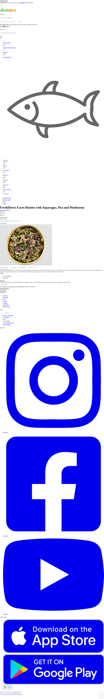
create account (11, 32)
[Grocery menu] (7, 185)
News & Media (6, 324)
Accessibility (6, 317)
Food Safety (6, 304)
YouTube (5, 614)
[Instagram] (53, 430)
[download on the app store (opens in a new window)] (53, 653)
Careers (5, 301)
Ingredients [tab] (22, 267)
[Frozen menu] (7, 180)
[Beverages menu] (8, 170)
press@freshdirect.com (8, 323)
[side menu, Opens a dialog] (1, 7)
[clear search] (20, 21)
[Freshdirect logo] (8, 11)
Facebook (5, 536)
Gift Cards (5, 297)
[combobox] (10, 21)
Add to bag (4, 284)
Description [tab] (4, 267)
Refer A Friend (6, 306)
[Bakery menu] (7, 175)
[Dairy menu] (6, 165)
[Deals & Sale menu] (10, 43)
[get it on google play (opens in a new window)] (53, 684)
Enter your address (6, 17)
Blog (4, 299)
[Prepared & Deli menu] (15, 48)
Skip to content (4, 1)
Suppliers (5, 303)
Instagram (5, 432)
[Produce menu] (7, 52)
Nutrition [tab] (14, 267)
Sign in (3, 32)
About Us (5, 295)
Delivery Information (8, 315)
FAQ (4, 319)
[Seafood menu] (7, 161)
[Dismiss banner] (1, 5)
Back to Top (3, 290)
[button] (52, 223)
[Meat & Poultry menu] (11, 57)
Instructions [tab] (32, 267)
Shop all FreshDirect (5, 210)
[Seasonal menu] (8, 194)
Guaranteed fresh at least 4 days (11, 221)
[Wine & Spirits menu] (10, 189)
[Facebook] (53, 534)
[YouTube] (53, 612)
